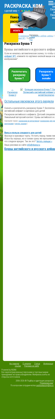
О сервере (27, 363)
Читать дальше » (44, 141)
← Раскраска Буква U (12, 92)
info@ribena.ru (33, 144)
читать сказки (20, 124)
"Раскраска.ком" (46, 383)
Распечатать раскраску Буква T (19, 75)
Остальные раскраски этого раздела (29, 101)
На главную (14, 363)
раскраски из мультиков (29, 121)
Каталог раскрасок (21, 36)
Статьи (37, 363)
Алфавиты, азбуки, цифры (42, 36)
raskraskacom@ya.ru (45, 385)
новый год (32, 38)
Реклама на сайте (31, 366)
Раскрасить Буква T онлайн (46, 75)
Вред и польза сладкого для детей (22, 132)
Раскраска (23, 6)
